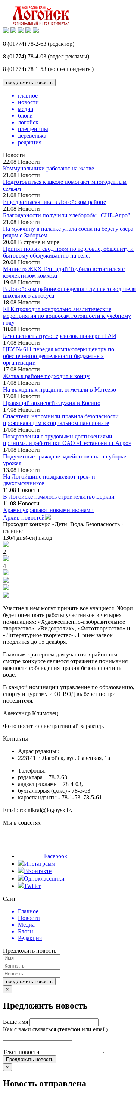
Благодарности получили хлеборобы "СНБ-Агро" (66, 215)
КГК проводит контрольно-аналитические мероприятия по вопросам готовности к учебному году (67, 316)
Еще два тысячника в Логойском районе (54, 202)
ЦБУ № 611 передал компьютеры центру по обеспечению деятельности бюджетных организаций (58, 356)
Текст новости (21, 1052)
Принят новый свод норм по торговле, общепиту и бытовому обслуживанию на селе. (68, 252)
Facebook (55, 856)
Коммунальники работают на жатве (48, 168)
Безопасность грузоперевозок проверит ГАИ (59, 336)
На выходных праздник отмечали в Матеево (59, 389)
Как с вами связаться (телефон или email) (55, 1029)
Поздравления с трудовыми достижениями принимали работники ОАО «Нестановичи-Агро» (67, 439)
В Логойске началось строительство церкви (59, 496)
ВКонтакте (38, 871)
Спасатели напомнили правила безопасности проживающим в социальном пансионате (61, 419)
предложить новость (29, 82)
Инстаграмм (39, 863)
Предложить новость (29, 1059)
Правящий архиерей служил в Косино (51, 403)
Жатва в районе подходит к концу (46, 376)
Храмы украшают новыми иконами (48, 510)
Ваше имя (15, 1022)
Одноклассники (44, 878)
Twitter (32, 886)
